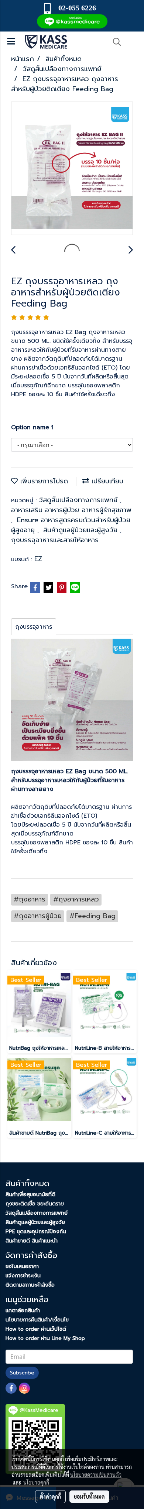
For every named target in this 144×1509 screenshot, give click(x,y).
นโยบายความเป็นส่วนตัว (95, 1474)
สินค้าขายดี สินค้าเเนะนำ (32, 1241)
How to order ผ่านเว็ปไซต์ (36, 1329)
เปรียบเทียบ (106, 481)
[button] (114, 42)
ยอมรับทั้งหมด (89, 1496)
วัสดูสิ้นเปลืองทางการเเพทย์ (79, 500)
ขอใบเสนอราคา (22, 1266)
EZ (38, 559)
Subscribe (22, 1373)
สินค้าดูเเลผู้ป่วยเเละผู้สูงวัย (81, 530)
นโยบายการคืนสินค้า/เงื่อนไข (37, 1320)
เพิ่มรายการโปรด (43, 481)
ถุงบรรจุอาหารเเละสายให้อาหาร (55, 540)
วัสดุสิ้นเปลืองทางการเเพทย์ (37, 1213)
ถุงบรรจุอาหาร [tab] (33, 626)
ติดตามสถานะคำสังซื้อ (30, 1285)
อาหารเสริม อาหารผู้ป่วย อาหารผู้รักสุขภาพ (71, 510)
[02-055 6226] (97, 8)
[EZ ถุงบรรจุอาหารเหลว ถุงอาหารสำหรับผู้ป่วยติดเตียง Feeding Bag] (72, 168)
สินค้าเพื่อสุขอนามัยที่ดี (30, 1194)
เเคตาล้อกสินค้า (23, 1310)
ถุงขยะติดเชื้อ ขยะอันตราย (35, 1204)
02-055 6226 (77, 8)
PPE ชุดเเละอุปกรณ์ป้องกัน (36, 1231)
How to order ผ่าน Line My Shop (45, 1338)
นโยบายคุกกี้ (36, 1482)
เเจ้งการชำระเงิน (23, 1276)
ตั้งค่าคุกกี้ (50, 1496)
